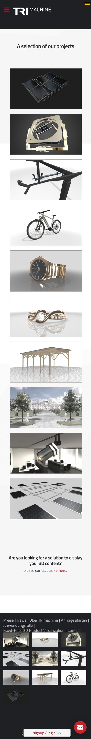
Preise (8, 620)
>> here (59, 570)
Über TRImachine (43, 620)
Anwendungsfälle (18, 625)
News (21, 620)
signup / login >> (47, 733)
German (87, 3)
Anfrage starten (74, 620)
